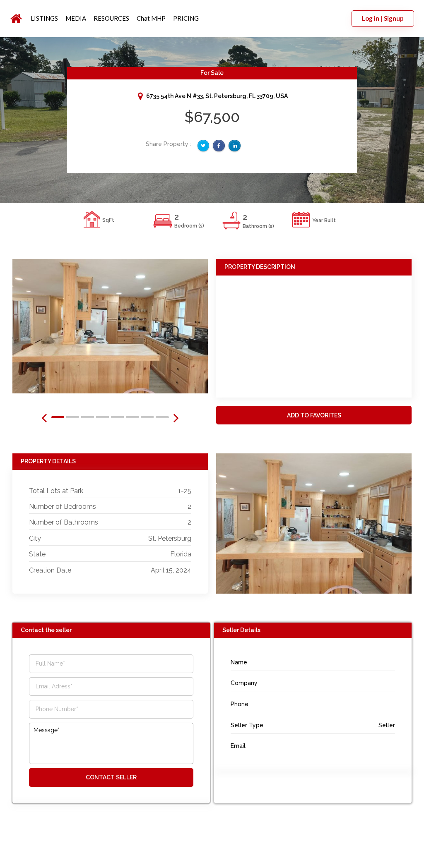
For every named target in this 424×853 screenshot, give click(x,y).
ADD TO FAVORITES (314, 415)
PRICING (186, 18)
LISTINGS (44, 18)
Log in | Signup (383, 18)
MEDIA (75, 18)
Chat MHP (151, 18)
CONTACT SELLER (111, 777)
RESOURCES (111, 18)
